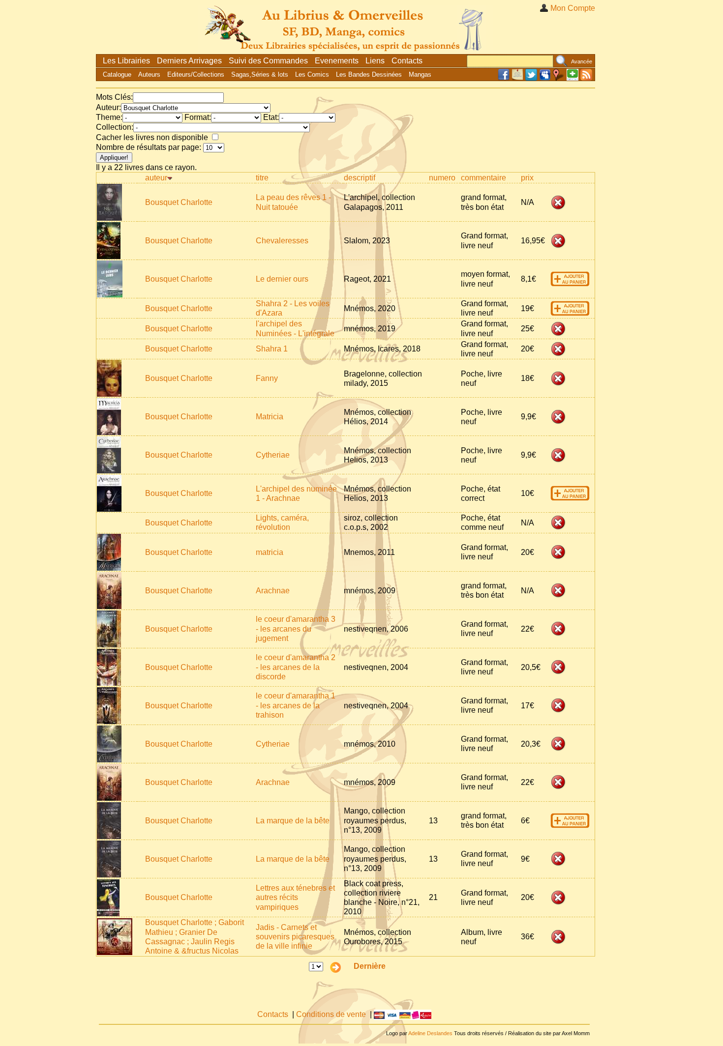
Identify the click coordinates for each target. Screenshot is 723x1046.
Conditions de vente (331, 1014)
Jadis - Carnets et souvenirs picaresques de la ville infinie (295, 936)
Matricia (269, 416)
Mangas (420, 74)
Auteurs (149, 74)
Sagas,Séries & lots (259, 74)
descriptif (359, 178)
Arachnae (273, 590)
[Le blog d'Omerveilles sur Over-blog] (517, 78)
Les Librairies (126, 61)
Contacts (407, 61)
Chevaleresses (282, 240)
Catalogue (117, 74)
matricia (269, 552)
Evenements (337, 61)
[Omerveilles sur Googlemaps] (559, 78)
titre (262, 178)
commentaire (483, 178)
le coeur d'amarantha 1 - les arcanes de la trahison (295, 705)
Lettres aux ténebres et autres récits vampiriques (295, 897)
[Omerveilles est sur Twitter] (531, 78)
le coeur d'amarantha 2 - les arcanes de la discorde (295, 666)
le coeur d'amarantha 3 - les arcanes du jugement (295, 628)
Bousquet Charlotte (178, 202)
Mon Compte (572, 8)
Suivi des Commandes (268, 61)
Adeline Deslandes (430, 1033)
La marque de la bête (293, 820)
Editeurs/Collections (195, 74)
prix (527, 178)
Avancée (581, 61)
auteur (156, 178)
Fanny (267, 378)
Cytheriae (273, 455)
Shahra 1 (272, 349)
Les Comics (312, 74)
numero (442, 178)
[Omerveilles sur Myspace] (545, 78)
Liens (375, 61)
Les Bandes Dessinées (369, 74)
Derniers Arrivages (189, 61)
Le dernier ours (282, 279)
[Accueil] (345, 27)
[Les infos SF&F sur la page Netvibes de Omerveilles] (572, 78)
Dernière (370, 966)
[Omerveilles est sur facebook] (504, 78)
